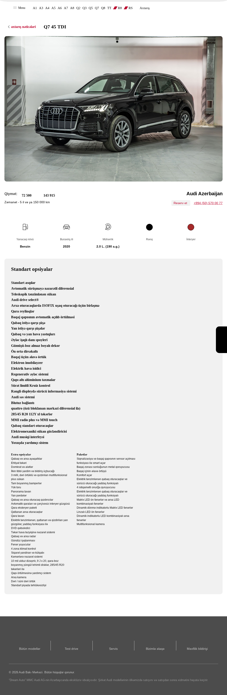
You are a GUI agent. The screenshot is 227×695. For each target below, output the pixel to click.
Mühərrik (108, 239)
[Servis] (221, 333)
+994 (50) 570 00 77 (208, 203)
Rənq (149, 239)
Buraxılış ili (66, 239)
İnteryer (191, 239)
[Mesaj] (221, 346)
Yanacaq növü (25, 239)
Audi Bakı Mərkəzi (204, 7)
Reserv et (181, 203)
